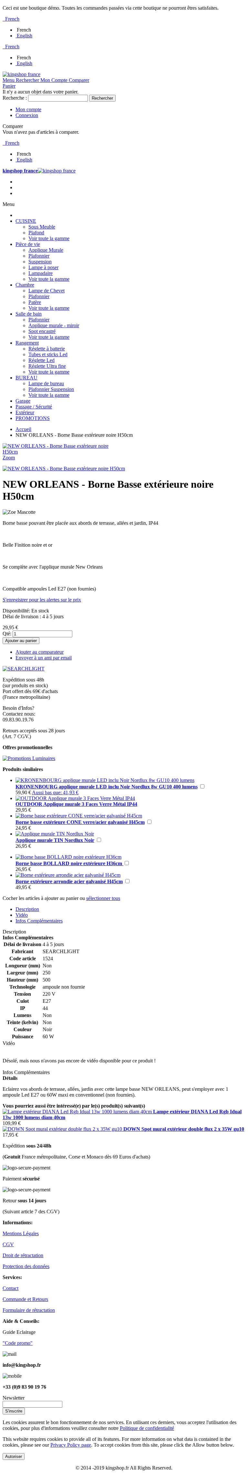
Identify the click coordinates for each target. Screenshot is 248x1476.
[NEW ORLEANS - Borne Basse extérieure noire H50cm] (64, 468)
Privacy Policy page (70, 1445)
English (24, 35)
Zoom (9, 457)
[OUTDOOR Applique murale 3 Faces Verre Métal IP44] (75, 798)
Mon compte (28, 109)
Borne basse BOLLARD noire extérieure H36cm (69, 863)
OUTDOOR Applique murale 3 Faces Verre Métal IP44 (76, 804)
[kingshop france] (21, 74)
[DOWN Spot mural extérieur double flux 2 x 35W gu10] (63, 1129)
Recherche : (15, 98)
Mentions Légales (21, 1233)
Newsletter (14, 1398)
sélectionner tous (103, 898)
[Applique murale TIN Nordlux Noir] (55, 833)
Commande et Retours (25, 1299)
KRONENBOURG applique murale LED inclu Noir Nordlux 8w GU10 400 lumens (107, 786)
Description (27, 909)
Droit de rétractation (23, 1255)
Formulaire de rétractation (29, 1310)
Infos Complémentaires (39, 921)
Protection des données (26, 1266)
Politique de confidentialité (147, 1428)
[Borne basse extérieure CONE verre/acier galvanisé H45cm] (79, 815)
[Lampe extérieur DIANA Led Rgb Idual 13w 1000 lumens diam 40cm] (78, 1111)
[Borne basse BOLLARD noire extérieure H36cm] (68, 857)
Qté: (7, 633)
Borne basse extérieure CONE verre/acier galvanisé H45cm (80, 822)
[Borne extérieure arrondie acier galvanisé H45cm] (68, 875)
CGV (8, 1244)
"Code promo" (18, 1343)
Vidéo (22, 915)
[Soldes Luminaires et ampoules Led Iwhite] (29, 758)
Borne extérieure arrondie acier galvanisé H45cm (69, 881)
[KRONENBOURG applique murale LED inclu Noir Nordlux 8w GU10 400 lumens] (105, 780)
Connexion (27, 115)
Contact (10, 1288)
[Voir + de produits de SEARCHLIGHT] (24, 668)
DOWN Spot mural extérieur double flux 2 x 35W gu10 (183, 1129)
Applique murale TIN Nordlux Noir (55, 840)
